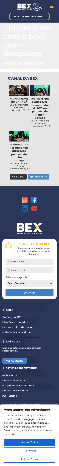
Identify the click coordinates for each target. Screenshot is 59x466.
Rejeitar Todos (29, 459)
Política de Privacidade (16, 332)
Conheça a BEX (11, 317)
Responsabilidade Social (17, 327)
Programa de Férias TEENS (18, 385)
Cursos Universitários (15, 390)
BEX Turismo (9, 395)
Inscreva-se (40, 176)
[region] (29, 435)
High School (9, 375)
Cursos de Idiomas (13, 380)
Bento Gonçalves (23, 63)
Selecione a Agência (16, 277)
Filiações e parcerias (15, 322)
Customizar (29, 450)
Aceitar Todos (29, 442)
